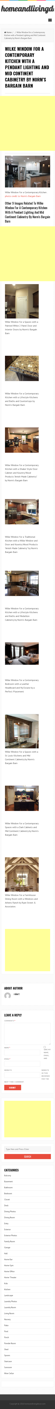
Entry (6, 1223)
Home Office (9, 1271)
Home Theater (10, 1277)
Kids (6, 1283)
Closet (7, 1199)
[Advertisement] (27, 123)
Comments (9, 1021)
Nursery (7, 1319)
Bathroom (8, 1187)
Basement (8, 1181)
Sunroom (8, 1367)
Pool (6, 1331)
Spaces (7, 1355)
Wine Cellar (9, 1373)
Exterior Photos (10, 1235)
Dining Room (9, 1217)
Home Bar (8, 1259)
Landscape (8, 1295)
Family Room (9, 1241)
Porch (6, 1337)
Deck (6, 1205)
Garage (7, 1247)
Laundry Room (10, 1307)
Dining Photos (10, 1211)
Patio (6, 1325)
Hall (6, 1253)
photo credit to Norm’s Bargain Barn (23, 196)
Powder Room (10, 1343)
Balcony (7, 1175)
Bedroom (8, 1193)
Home (9, 32)
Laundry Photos (10, 1301)
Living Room (9, 1313)
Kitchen (7, 1289)
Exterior (7, 1229)
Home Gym (8, 1265)
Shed (6, 1349)
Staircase (8, 1361)
